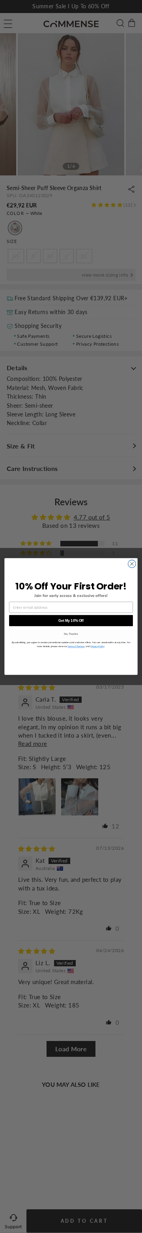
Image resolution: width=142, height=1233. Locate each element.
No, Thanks (71, 634)
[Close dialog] (132, 564)
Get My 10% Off (71, 621)
